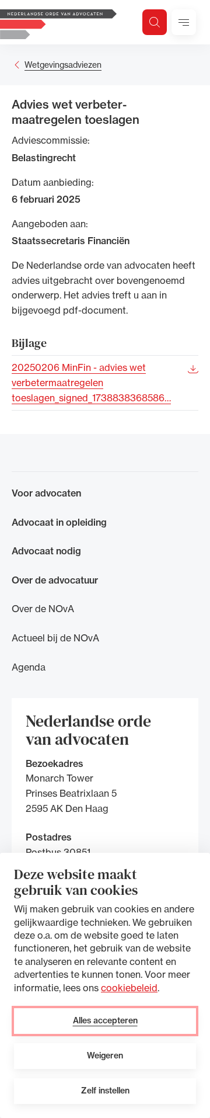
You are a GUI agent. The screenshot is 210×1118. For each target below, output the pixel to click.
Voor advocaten (46, 493)
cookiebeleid (129, 988)
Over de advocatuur (55, 580)
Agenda (29, 667)
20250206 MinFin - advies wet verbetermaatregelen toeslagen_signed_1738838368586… (91, 382)
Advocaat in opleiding (59, 522)
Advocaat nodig (46, 551)
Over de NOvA (43, 608)
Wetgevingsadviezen (63, 65)
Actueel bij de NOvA (55, 638)
